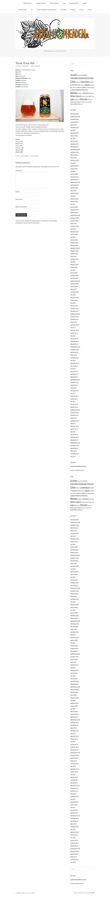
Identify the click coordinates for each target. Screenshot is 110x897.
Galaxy (87, 84)
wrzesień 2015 (74, 445)
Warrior (76, 104)
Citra (72, 81)
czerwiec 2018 (74, 358)
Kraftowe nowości (41, 3)
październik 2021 (75, 248)
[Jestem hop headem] (55, 47)
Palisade (83, 96)
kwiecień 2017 (74, 396)
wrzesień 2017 (74, 382)
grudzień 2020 (74, 275)
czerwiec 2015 (74, 454)
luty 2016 (73, 432)
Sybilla (75, 102)
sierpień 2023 (74, 188)
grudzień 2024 (74, 144)
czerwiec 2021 (74, 259)
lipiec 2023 (73, 190)
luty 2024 (73, 171)
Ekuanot (91, 82)
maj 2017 (73, 393)
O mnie (90, 10)
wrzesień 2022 (74, 218)
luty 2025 (73, 138)
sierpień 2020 (74, 286)
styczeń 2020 (74, 305)
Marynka (85, 90)
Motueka (86, 93)
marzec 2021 (74, 267)
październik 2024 (75, 149)
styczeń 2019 (74, 338)
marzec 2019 (74, 333)
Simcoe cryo (89, 99)
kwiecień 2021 (74, 264)
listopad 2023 (74, 179)
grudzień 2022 (74, 210)
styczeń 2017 (74, 404)
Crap (64, 3)
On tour (81, 10)
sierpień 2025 (74, 122)
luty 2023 (73, 204)
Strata (71, 102)
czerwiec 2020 (74, 292)
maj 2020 (73, 295)
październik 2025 (75, 116)
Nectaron (92, 93)
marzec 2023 (74, 201)
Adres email (19, 199)
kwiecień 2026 (74, 114)
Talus (78, 102)
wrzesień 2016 (74, 412)
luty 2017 (73, 401)
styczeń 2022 (74, 240)
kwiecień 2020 (74, 297)
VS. (32, 10)
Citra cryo (78, 82)
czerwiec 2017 (74, 390)
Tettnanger (83, 102)
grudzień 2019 (74, 308)
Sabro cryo (77, 99)
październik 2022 (75, 215)
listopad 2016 (74, 407)
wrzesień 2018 (74, 349)
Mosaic (73, 92)
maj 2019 (73, 327)
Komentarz (19, 171)
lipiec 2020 (73, 289)
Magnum (79, 90)
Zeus (79, 104)
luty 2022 (73, 237)
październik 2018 (75, 347)
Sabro (72, 99)
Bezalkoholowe (74, 3)
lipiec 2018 (73, 355)
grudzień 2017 (74, 374)
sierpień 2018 (74, 352)
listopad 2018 (74, 344)
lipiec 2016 (73, 418)
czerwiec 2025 (74, 127)
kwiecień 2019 (74, 330)
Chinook (90, 78)
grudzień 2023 (74, 177)
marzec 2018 (74, 366)
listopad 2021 (74, 245)
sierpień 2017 (74, 385)
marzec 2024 (74, 168)
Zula (82, 104)
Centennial (82, 78)
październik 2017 (75, 380)
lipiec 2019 (73, 322)
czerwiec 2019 (74, 325)
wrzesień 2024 (74, 152)
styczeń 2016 (74, 434)
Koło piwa (63, 10)
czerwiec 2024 (74, 160)
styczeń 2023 (74, 207)
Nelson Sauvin (75, 96)
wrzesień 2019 (74, 316)
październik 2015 (75, 443)
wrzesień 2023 (74, 185)
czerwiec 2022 (74, 226)
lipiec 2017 (73, 388)
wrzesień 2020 (74, 284)
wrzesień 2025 (74, 119)
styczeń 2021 (74, 273)
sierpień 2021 (74, 253)
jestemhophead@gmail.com (78, 466)
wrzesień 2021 (74, 251)
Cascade (36, 156)
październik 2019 (75, 314)
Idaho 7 (84, 87)
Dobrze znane (28, 3)
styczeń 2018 (74, 371)
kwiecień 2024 (74, 166)
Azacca (85, 75)
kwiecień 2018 (74, 363)
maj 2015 (73, 456)
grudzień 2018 (74, 341)
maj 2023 (73, 196)
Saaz (93, 96)
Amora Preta (80, 75)
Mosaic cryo (80, 93)
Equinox (82, 85)
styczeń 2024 (74, 174)
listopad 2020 (74, 278)
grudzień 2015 (74, 437)
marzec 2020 (74, 300)
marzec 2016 (74, 429)
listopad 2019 (74, 311)
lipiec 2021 (73, 256)
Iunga (88, 87)
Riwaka (90, 96)
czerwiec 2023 (74, 193)
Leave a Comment (35, 66)
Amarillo (73, 74)
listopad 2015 (74, 440)
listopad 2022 (74, 212)
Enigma (79, 85)
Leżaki (84, 3)
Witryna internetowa (21, 207)
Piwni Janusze (22, 10)
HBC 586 (75, 87)
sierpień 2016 (74, 415)
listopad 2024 (74, 147)
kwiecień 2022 (74, 231)
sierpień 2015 (74, 448)
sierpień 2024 (74, 155)
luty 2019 (73, 336)
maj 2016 (73, 423)
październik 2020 (75, 281)
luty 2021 (73, 270)
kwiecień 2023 (74, 199)
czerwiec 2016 (74, 421)
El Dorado (73, 85)
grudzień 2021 (74, 242)
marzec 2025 (74, 136)
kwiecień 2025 (74, 133)
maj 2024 (73, 163)
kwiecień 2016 (74, 426)
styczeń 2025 (74, 141)
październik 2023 (75, 182)
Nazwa (18, 192)
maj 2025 (73, 130)
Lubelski (73, 90)
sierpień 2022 (74, 221)
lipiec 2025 (73, 125)
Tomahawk (87, 102)
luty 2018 (73, 369)
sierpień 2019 (74, 319)
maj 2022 (73, 229)
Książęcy (92, 87)
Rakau (86, 96)
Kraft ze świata (54, 3)
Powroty (72, 10)
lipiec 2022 (73, 223)
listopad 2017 (74, 377)
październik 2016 (75, 410)
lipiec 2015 (73, 451)
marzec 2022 (74, 234)
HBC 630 (79, 87)
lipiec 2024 (73, 157)
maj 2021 (73, 262)
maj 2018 (73, 360)
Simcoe (83, 98)
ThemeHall (91, 893)
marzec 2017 (74, 399)
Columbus (85, 81)
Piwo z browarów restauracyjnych (46, 10)
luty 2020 (73, 303)
